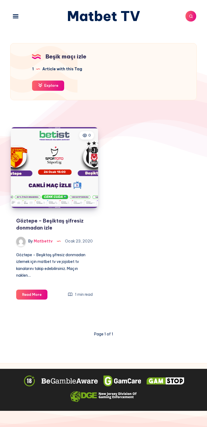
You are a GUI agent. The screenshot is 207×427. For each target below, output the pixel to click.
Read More (34, 296)
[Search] (190, 16)
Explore (50, 85)
